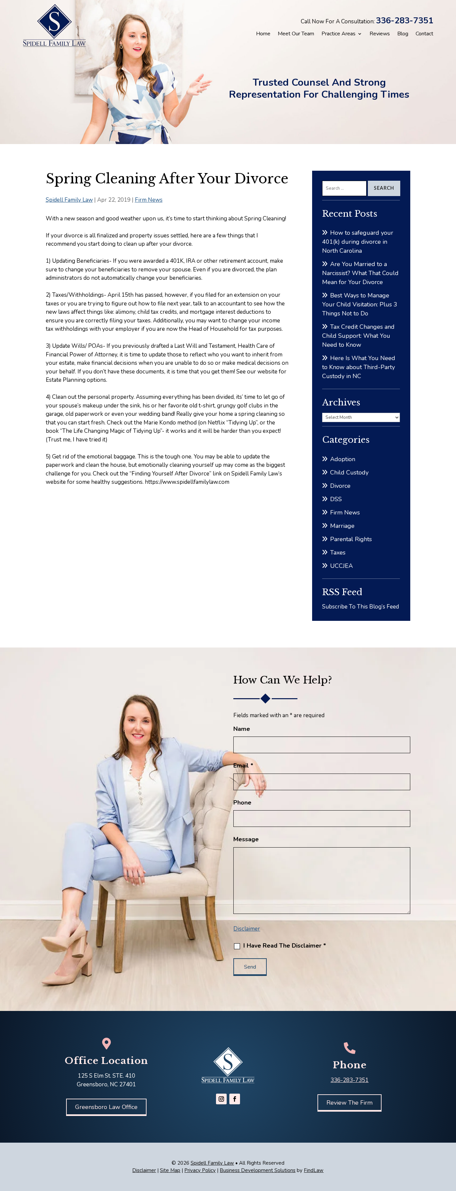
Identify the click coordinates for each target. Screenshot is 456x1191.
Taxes (338, 552)
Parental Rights (351, 539)
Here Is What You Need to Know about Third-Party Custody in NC (358, 367)
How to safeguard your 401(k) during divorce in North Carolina (357, 242)
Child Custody (349, 472)
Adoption (342, 459)
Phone (242, 803)
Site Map (170, 1170)
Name (241, 729)
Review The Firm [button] (349, 1103)
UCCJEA (341, 566)
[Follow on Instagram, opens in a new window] (221, 1099)
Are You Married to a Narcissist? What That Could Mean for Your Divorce (360, 273)
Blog (402, 33)
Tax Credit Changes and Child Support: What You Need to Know (358, 336)
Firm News (149, 200)
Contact (424, 33)
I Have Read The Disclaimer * (284, 946)
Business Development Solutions (257, 1170)
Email (243, 766)
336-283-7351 (404, 20)
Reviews (380, 33)
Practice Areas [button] (338, 33)
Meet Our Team (296, 33)
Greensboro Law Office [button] (106, 1107)
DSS (336, 499)
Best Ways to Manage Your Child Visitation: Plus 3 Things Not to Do (359, 304)
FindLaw (313, 1170)
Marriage (342, 526)
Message (246, 839)
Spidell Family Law (69, 200)
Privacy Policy (200, 1170)
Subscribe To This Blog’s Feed (360, 607)
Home (263, 33)
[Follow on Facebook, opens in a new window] (234, 1099)
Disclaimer (246, 929)
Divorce (340, 486)
